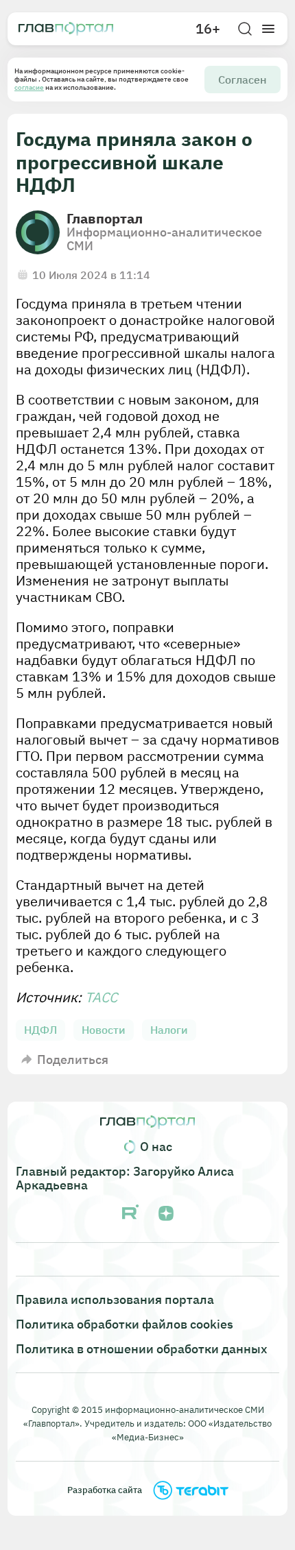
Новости (104, 1030)
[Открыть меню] (268, 29)
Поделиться (72, 1059)
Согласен (242, 79)
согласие (29, 87)
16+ (208, 29)
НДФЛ (40, 1030)
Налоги (169, 1030)
